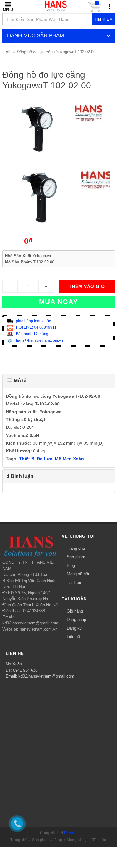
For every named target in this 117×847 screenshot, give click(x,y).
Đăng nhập (76, 619)
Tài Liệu (74, 582)
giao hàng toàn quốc (33, 321)
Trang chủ (76, 548)
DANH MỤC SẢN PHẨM (35, 36)
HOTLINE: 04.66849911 (35, 327)
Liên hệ (73, 636)
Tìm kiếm (103, 19)
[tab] (59, 381)
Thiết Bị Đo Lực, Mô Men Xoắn (51, 458)
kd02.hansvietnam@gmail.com (46, 676)
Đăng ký (74, 628)
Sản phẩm (76, 556)
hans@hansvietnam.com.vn (39, 340)
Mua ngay (58, 302)
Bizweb (70, 833)
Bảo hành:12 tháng (31, 334)
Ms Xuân (14, 664)
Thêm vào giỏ (87, 286)
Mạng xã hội (78, 574)
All (8, 51)
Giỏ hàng (75, 611)
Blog (71, 565)
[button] (58, 381)
